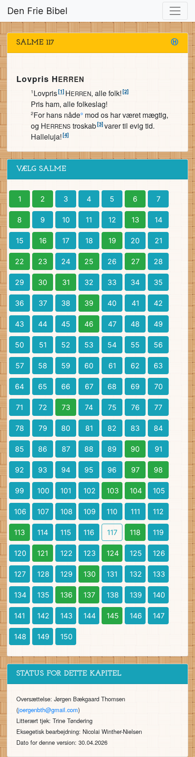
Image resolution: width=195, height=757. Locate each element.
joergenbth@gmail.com (48, 709)
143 (66, 615)
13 (135, 219)
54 (112, 344)
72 (43, 407)
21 (158, 240)
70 (158, 386)
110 (112, 511)
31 (66, 282)
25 (88, 261)
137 (89, 594)
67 (89, 386)
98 (158, 469)
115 (65, 532)
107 (43, 511)
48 (135, 323)
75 (112, 407)
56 (158, 344)
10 (66, 219)
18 (89, 240)
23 (42, 261)
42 (158, 303)
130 (89, 574)
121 (42, 553)
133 (159, 574)
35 (158, 282)
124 (113, 553)
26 (112, 261)
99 (19, 490)
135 (43, 594)
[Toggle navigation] (175, 11)
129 (66, 574)
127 (20, 574)
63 (158, 365)
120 (20, 553)
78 (19, 428)
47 (112, 323)
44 (42, 323)
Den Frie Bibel (37, 10)
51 (43, 344)
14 (158, 219)
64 (19, 386)
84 (158, 428)
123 (89, 553)
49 (158, 323)
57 (19, 365)
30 (42, 282)
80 (65, 428)
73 (66, 407)
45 (65, 323)
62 (135, 365)
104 (136, 490)
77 (158, 407)
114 (42, 532)
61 (112, 365)
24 (65, 261)
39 (88, 303)
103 (113, 490)
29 (19, 282)
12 (112, 219)
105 (159, 490)
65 (42, 386)
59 (65, 365)
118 (135, 532)
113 (19, 532)
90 (135, 448)
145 (113, 615)
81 (89, 428)
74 (89, 407)
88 (88, 448)
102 (89, 490)
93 (42, 469)
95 (88, 469)
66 (65, 386)
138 (113, 594)
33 (112, 282)
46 (88, 323)
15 (20, 240)
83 (135, 428)
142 (43, 615)
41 (135, 303)
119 (158, 532)
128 (43, 574)
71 (19, 407)
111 (135, 511)
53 (88, 344)
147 (159, 615)
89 (112, 448)
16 (43, 240)
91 (158, 448)
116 (88, 532)
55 (135, 344)
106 (20, 511)
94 (65, 469)
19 (112, 240)
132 (136, 574)
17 (65, 240)
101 (65, 490)
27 (135, 261)
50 (19, 344)
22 (19, 261)
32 (88, 282)
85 (19, 448)
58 (42, 365)
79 (43, 428)
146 (136, 615)
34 (135, 282)
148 (20, 636)
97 (135, 469)
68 (112, 386)
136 (66, 594)
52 (65, 344)
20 (135, 240)
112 (158, 511)
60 (88, 365)
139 (136, 594)
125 (136, 553)
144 (89, 615)
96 (112, 469)
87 (66, 448)
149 (43, 636)
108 (66, 511)
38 (65, 303)
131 (112, 574)
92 (19, 469)
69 (135, 386)
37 (43, 303)
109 (89, 511)
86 (42, 448)
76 (135, 407)
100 (43, 490)
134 (20, 594)
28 (158, 261)
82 (112, 428)
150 (66, 636)
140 (159, 594)
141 (19, 615)
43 (19, 323)
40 (112, 303)
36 (19, 303)
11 (89, 219)
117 (112, 532)
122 (66, 553)
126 (159, 553)
